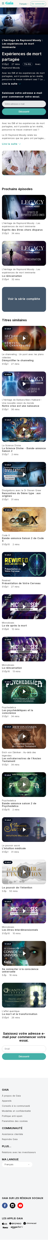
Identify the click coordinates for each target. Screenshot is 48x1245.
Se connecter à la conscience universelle (20, 970)
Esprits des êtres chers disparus (22, 229)
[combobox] (17, 1164)
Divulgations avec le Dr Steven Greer (21, 490)
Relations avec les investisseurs (19, 1152)
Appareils (7, 1100)
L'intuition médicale (14, 848)
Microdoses (8, 622)
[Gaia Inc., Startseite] (9, 3)
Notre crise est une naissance (20, 405)
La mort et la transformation (19, 1014)
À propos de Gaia (11, 1095)
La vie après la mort (14, 625)
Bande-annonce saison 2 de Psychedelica (19, 804)
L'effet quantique (11, 1011)
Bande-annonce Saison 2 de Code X (23, 539)
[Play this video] (24, 338)
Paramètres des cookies (15, 1121)
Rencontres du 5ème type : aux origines (21, 494)
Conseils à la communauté (16, 1106)
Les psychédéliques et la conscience (17, 711)
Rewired (6, 580)
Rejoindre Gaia (9, 1139)
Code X (6, 535)
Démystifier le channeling (18, 360)
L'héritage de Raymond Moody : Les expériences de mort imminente (22, 44)
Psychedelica (9, 707)
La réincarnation (12, 276)
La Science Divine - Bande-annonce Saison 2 (24, 449)
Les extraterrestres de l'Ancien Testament (21, 760)
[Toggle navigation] (3, 3)
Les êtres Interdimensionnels (20, 929)
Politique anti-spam (12, 1116)
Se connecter (38, 4)
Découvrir (24, 111)
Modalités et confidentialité (16, 1111)
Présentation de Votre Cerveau (21, 583)
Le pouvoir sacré (11, 845)
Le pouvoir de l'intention (17, 887)
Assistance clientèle (12, 1134)
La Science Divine (11, 445)
